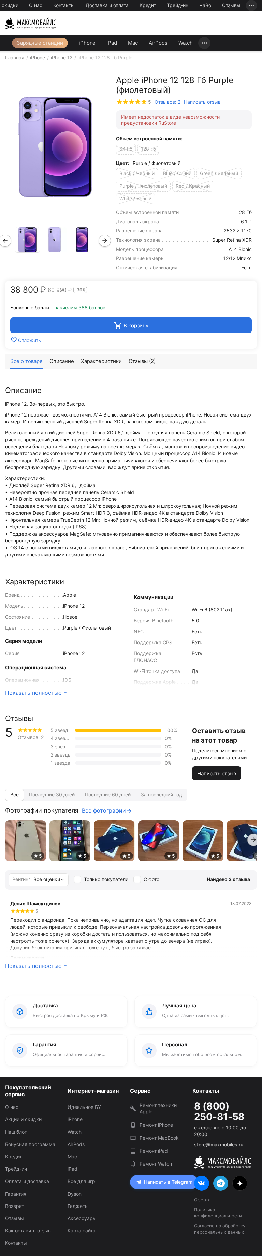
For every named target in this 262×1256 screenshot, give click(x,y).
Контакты (64, 5)
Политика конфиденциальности (218, 1212)
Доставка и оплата (107, 5)
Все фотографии (104, 810)
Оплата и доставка (27, 1181)
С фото (151, 879)
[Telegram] (220, 1183)
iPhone (87, 43)
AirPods (158, 43)
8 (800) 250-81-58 (219, 1111)
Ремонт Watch (156, 1164)
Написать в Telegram (168, 1182)
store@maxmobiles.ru (218, 1144)
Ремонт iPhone (156, 1125)
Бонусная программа (30, 1144)
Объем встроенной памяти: (149, 138)
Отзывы (231, 5)
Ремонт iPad (154, 1151)
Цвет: (122, 163)
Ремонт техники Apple (158, 1108)
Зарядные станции (40, 43)
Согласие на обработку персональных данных (219, 1228)
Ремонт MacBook (159, 1138)
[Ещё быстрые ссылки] (251, 5)
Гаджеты (78, 1206)
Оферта (202, 1199)
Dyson (75, 1194)
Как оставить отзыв (28, 1230)
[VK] (201, 1183)
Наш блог (16, 1132)
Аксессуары (82, 1218)
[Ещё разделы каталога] (204, 43)
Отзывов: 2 (167, 102)
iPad (111, 43)
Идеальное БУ (84, 1107)
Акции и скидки (23, 1119)
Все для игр (81, 1181)
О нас (35, 5)
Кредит (148, 5)
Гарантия (15, 1194)
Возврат (14, 1206)
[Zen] (239, 1183)
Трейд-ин (177, 5)
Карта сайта (82, 1230)
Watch (185, 43)
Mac (133, 43)
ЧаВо (205, 5)
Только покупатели (106, 879)
